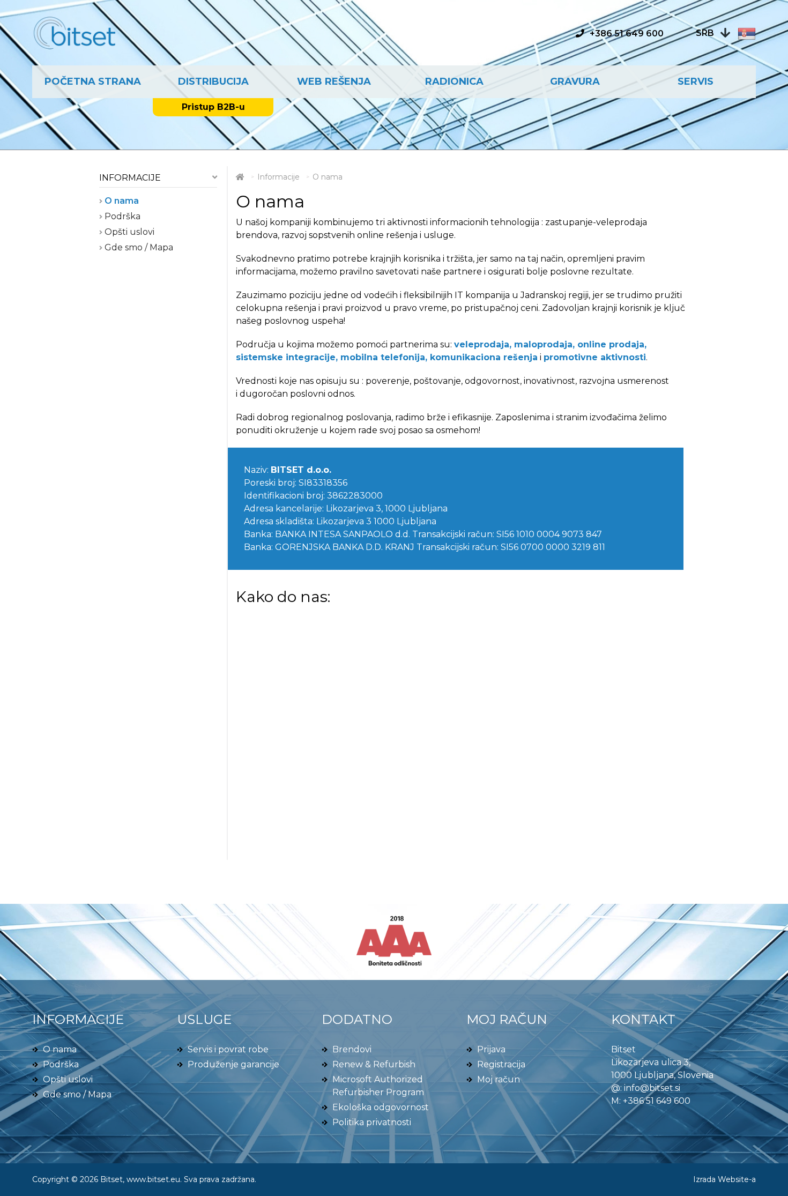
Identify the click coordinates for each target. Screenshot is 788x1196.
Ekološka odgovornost (380, 1107)
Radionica (454, 81)
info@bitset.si (652, 1088)
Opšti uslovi (128, 232)
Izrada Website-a (724, 1179)
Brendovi (351, 1049)
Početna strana (92, 81)
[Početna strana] (240, 177)
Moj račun (498, 1079)
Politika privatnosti (371, 1122)
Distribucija (213, 81)
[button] (726, 33)
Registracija (501, 1064)
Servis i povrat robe (228, 1049)
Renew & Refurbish (373, 1064)
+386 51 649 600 (656, 1101)
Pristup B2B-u (213, 107)
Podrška (121, 216)
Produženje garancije (233, 1064)
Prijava (491, 1049)
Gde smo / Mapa (137, 247)
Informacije (130, 178)
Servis (695, 81)
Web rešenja (334, 81)
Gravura (575, 81)
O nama (120, 201)
